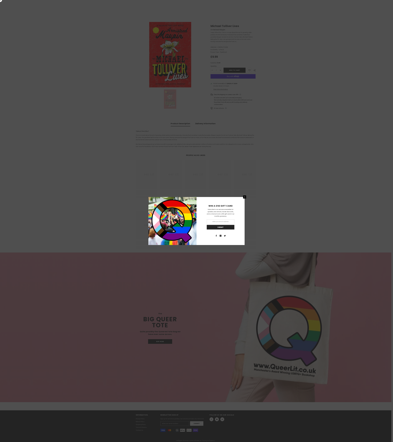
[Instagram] (220, 236)
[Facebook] (216, 236)
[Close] (244, 197)
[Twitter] (225, 236)
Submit (220, 227)
